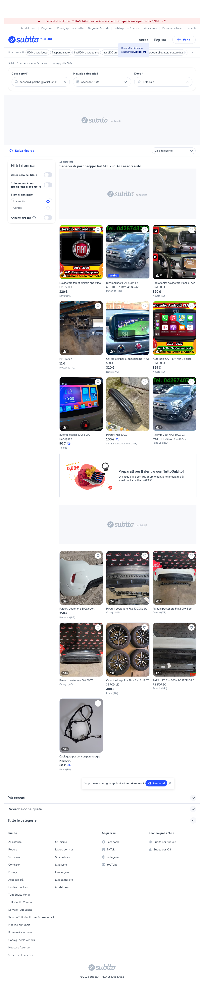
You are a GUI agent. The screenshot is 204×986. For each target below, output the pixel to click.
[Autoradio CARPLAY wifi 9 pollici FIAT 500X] (174, 337)
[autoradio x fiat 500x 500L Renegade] (81, 413)
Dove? (138, 73)
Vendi (187, 40)
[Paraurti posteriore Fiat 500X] (81, 658)
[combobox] (41, 81)
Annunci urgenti (21, 217)
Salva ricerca (24, 151)
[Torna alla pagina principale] (31, 39)
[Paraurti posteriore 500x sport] (81, 585)
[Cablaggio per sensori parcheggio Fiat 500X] (81, 734)
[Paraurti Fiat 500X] (128, 413)
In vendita (19, 201)
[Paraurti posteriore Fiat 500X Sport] (128, 585)
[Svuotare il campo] (64, 81)
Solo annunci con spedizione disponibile (26, 184)
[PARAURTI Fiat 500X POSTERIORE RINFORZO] (174, 658)
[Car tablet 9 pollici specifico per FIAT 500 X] (128, 337)
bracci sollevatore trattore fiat (165, 52)
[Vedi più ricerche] (192, 52)
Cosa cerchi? (20, 73)
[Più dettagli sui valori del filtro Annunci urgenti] (34, 217)
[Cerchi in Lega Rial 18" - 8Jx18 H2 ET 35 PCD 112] (128, 658)
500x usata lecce (37, 52)
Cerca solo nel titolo (24, 175)
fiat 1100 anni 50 (113, 52)
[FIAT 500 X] (81, 337)
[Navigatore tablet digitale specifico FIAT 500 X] (81, 261)
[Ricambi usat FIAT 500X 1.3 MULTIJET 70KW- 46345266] (128, 261)
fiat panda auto (61, 52)
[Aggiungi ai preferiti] (98, 230)
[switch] (48, 174)
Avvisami (159, 783)
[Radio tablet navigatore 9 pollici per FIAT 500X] (174, 261)
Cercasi (17, 207)
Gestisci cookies (18, 887)
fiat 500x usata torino (86, 52)
